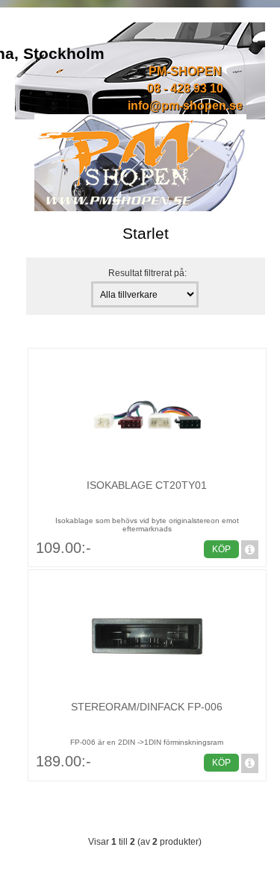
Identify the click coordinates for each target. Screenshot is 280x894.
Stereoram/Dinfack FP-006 (147, 707)
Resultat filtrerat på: (147, 273)
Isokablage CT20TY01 (147, 485)
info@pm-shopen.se (185, 105)
